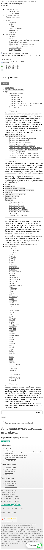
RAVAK (12, 353)
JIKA (11, 314)
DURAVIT (13, 281)
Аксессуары (9, 88)
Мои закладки (9, 485)
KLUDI (12, 320)
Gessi (11, 291)
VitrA (11, 376)
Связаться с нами (10, 467)
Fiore (11, 287)
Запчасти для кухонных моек (20, 142)
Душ (6, 91)
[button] (3, 417)
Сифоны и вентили (12, 196)
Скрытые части (10, 198)
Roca (11, 355)
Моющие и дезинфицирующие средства (19, 190)
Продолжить (5, 441)
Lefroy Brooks (14, 324)
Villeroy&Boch (14, 374)
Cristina (12, 273)
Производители (11, 246)
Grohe (11, 293)
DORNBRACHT (15, 279)
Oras (11, 349)
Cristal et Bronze (15, 272)
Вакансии (8, 474)
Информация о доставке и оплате (21, 44)
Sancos (11, 357)
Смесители (9, 200)
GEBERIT (13, 289)
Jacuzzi (11, 312)
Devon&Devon (14, 277)
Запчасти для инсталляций (19, 140)
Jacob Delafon (14, 310)
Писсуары (8, 192)
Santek (11, 361)
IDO (10, 306)
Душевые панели (15, 99)
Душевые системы (16, 101)
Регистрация (14, 11)
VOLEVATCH (14, 378)
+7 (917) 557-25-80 (12, 68)
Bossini (11, 262)
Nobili (11, 339)
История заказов (10, 483)
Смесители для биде (16, 202)
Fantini (11, 283)
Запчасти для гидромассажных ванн (22, 138)
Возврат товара (10, 471)
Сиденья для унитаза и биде (15, 194)
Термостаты (13, 213)
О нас (11, 38)
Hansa (11, 299)
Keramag (12, 318)
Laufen (11, 322)
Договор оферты (15, 48)
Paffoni (11, 351)
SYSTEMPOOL (15, 364)
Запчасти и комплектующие (15, 136)
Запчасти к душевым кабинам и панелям (24, 155)
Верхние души (14, 95)
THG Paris (13, 368)
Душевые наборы (15, 97)
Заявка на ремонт (15, 28)
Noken (11, 341)
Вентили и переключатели (14, 90)
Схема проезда (6, 59)
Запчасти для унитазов (17, 152)
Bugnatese (12, 264)
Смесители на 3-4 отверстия (19, 212)
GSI (10, 295)
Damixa (12, 275)
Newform (12, 333)
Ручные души (14, 107)
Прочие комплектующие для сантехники (24, 157)
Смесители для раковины (18, 210)
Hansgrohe (13, 301)
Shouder (12, 363)
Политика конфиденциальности (21, 46)
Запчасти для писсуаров (18, 144)
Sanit (11, 359)
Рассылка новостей (11, 487)
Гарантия (12, 23)
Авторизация (14, 13)
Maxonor (12, 330)
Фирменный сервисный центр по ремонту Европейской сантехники (24, 41)
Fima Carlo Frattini (15, 285)
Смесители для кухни (17, 208)
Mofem (11, 332)
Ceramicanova (14, 268)
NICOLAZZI (14, 335)
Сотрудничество (15, 50)
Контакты (13, 32)
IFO (10, 308)
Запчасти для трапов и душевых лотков (23, 150)
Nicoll (11, 337)
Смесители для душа (16, 206)
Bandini (12, 256)
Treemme (12, 370)
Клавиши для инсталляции (15, 188)
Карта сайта (9, 473)
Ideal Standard (14, 304)
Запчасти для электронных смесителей (23, 153)
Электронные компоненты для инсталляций (21, 244)
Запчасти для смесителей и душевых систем (25, 148)
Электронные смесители (18, 215)
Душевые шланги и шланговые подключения (26, 103)
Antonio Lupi (14, 250)
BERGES (12, 258)
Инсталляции (10, 186)
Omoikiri (12, 347)
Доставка (12, 26)
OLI (10, 345)
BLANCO (13, 260)
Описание (13, 111)
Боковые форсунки (16, 93)
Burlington (13, 266)
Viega (11, 372)
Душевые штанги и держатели (20, 105)
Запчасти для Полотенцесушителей (22, 146)
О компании (13, 30)
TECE (11, 366)
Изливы (8, 184)
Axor (11, 254)
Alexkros (12, 248)
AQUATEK (13, 252)
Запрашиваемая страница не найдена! (19, 423)
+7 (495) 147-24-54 (12, 66)
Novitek (12, 343)
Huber (11, 303)
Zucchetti (12, 380)
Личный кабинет (10, 481)
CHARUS (13, 270)
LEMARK (13, 326)
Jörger (11, 316)
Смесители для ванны (17, 204)
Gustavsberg (13, 297)
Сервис (12, 24)
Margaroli (12, 328)
